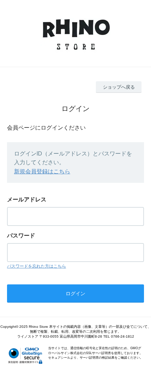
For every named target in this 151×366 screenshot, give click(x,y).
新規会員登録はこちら (42, 171)
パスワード (21, 236)
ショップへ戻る (119, 87)
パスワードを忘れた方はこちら (36, 266)
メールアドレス (26, 199)
